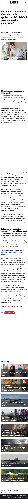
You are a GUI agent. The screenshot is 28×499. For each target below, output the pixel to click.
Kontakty (9, 490)
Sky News (8, 306)
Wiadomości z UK (9, 312)
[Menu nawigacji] (2, 3)
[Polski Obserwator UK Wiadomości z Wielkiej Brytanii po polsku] (14, 2)
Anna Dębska (6, 26)
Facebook (17, 490)
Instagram (4, 492)
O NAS (3, 490)
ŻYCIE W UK (14, 26)
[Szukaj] (25, 2)
